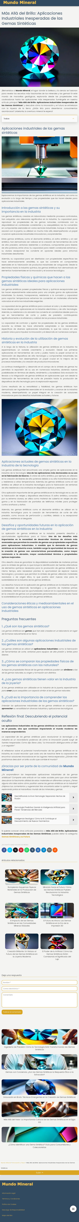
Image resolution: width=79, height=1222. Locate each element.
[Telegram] (43, 850)
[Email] (49, 850)
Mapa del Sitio (7, 1215)
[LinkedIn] (38, 850)
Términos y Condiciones (11, 1199)
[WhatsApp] (26, 850)
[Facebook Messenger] (9, 850)
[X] (15, 850)
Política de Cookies (9, 1204)
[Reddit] (55, 850)
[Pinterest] (21, 850)
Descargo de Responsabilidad (13, 1210)
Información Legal (8, 1193)
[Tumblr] (32, 850)
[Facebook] (4, 850)
